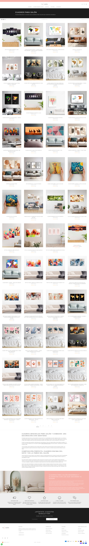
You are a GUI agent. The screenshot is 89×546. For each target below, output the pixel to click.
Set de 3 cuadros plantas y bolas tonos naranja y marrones (12, 84)
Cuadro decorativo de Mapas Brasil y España (12, 117)
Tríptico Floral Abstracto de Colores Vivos (55, 282)
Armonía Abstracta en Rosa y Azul (55, 150)
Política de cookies (80, 531)
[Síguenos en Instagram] (5, 538)
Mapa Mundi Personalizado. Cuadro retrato (55, 49)
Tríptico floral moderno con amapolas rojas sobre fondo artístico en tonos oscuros (12, 385)
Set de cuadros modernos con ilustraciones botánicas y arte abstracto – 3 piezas (12, 419)
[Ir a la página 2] (51, 426)
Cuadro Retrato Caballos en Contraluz (33, 150)
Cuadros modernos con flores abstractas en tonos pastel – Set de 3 (33, 419)
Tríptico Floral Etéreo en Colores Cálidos (33, 282)
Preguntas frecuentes (49, 531)
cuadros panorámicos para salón (46, 443)
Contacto (63, 528)
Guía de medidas (64, 530)
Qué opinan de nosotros (65, 534)
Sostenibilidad (64, 533)
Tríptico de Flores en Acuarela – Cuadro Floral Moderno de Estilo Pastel (33, 351)
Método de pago (48, 530)
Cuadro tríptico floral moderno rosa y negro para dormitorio (11, 351)
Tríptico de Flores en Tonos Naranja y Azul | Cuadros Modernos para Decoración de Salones (12, 317)
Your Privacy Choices (49, 533)
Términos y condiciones (81, 533)
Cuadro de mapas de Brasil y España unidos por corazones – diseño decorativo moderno (34, 50)
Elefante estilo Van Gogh (12, 216)
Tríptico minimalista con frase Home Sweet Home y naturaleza (55, 419)
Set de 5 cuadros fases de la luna (12, 49)
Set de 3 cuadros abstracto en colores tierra (77, 216)
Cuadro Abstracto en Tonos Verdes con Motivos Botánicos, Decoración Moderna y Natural (55, 84)
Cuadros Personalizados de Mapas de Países (77, 117)
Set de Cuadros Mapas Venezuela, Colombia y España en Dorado (77, 317)
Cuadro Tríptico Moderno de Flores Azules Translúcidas (55, 351)
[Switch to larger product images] (1, 19)
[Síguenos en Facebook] (2, 538)
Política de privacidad (81, 530)
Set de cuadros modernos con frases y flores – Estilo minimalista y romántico (77, 385)
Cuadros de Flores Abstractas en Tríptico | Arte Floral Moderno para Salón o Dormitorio (33, 317)
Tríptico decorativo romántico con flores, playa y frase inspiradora (77, 419)
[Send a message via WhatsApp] (1, 544)
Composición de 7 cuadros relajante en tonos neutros (33, 217)
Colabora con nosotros (65, 531)
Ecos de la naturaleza (77, 49)
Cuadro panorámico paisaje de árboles (55, 216)
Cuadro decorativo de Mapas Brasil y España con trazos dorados (77, 83)
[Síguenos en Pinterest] (7, 538)
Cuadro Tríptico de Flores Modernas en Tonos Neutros (33, 83)
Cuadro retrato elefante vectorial (55, 117)
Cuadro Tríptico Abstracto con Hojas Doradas (77, 350)
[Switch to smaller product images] (3, 19)
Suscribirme (51, 519)
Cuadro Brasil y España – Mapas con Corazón (12, 282)
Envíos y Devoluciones (49, 528)
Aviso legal (79, 528)
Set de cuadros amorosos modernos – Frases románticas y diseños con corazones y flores (33, 385)
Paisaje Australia (77, 245)
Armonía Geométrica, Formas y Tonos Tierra (77, 150)
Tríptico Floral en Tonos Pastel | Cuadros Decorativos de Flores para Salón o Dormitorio (55, 317)
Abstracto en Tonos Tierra (11, 183)
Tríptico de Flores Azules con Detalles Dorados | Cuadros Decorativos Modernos (77, 283)
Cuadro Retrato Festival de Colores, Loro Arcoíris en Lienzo (11, 151)
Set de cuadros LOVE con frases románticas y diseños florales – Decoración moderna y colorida (55, 385)
